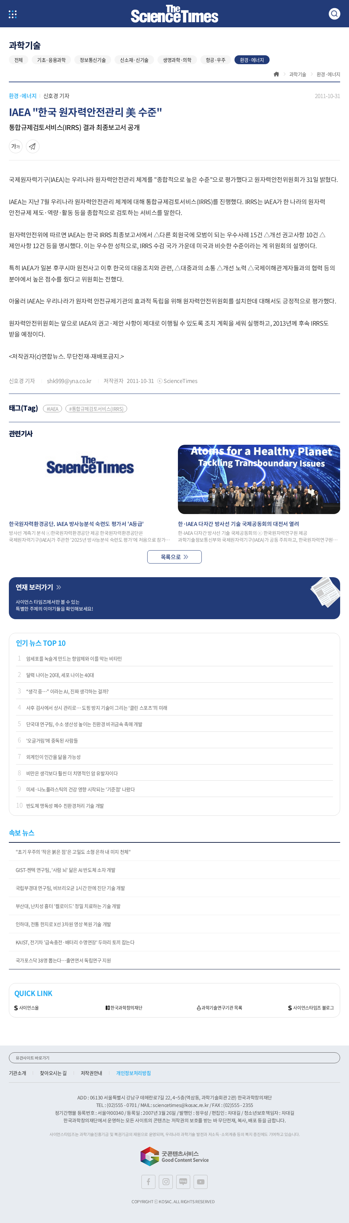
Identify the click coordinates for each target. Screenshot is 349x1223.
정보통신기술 (93, 59)
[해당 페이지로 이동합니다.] (90, 479)
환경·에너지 (252, 59)
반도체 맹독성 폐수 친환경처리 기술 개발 (65, 805)
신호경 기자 (56, 95)
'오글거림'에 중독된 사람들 (52, 740)
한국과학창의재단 (126, 1008)
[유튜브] (201, 1182)
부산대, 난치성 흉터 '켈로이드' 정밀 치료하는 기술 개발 (68, 905)
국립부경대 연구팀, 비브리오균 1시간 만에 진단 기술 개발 (70, 887)
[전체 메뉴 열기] (13, 14)
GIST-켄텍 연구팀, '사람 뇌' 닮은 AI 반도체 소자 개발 (66, 869)
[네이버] (183, 1182)
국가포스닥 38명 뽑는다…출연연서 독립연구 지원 (63, 960)
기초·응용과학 (51, 59)
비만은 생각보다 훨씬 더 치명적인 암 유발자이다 (72, 773)
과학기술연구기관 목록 (221, 1008)
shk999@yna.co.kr (69, 380)
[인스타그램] (166, 1182)
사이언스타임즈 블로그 (313, 1008)
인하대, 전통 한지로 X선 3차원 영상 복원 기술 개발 (63, 924)
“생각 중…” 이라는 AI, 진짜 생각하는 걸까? (67, 691)
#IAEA (52, 408)
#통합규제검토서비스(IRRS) (96, 408)
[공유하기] (15, 146)
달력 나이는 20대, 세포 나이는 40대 (60, 674)
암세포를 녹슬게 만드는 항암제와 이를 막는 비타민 (74, 658)
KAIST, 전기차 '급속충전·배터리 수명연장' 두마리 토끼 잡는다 (75, 942)
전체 (18, 59)
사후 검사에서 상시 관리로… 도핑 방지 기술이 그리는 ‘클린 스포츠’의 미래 (96, 707)
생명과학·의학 (177, 59)
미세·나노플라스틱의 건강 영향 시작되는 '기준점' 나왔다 (80, 789)
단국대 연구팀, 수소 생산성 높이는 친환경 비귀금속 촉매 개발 (84, 724)
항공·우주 (216, 59)
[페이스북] (148, 1182)
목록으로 (171, 557)
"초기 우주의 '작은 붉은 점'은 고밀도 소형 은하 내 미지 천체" (73, 851)
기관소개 (17, 1072)
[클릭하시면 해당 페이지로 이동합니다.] (174, 14)
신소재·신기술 (134, 59)
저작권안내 (91, 1072)
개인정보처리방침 (133, 1072)
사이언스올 (29, 1008)
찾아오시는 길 (53, 1072)
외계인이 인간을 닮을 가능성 (53, 756)
